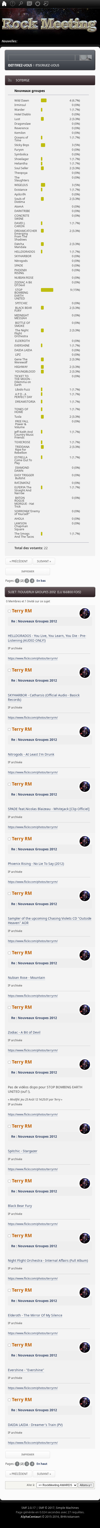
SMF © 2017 (46, 1508)
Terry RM (22, 610)
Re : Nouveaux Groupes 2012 (34, 621)
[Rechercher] (21, 4)
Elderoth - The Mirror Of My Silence (35, 1315)
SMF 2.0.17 (28, 1508)
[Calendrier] (29, 4)
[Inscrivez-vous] (46, 4)
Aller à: (31, 1485)
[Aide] (12, 4)
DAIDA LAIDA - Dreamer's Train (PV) (35, 1424)
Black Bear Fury (20, 1205)
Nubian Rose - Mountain (26, 977)
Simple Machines (67, 1508)
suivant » (44, 561)
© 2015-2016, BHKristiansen (50, 1517)
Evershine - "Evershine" (26, 1370)
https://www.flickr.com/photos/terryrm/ (33, 658)
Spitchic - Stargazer (22, 1151)
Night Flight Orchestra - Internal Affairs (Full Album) (48, 1260)
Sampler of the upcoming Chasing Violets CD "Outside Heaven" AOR (49, 920)
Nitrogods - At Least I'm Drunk (31, 754)
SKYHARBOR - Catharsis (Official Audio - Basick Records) (44, 697)
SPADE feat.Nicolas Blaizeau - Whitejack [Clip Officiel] (49, 809)
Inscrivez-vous (47, 65)
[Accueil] (4, 4)
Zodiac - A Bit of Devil (24, 1032)
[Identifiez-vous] (37, 4)
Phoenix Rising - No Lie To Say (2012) (36, 863)
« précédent (19, 561)
